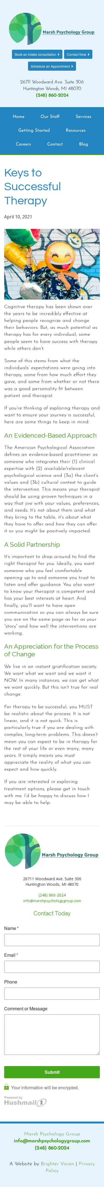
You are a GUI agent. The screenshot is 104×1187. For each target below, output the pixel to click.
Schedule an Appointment (50, 66)
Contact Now (76, 54)
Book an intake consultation (35, 54)
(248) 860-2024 (52, 95)
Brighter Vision (57, 1164)
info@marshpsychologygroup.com (52, 1141)
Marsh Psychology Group (52, 1134)
